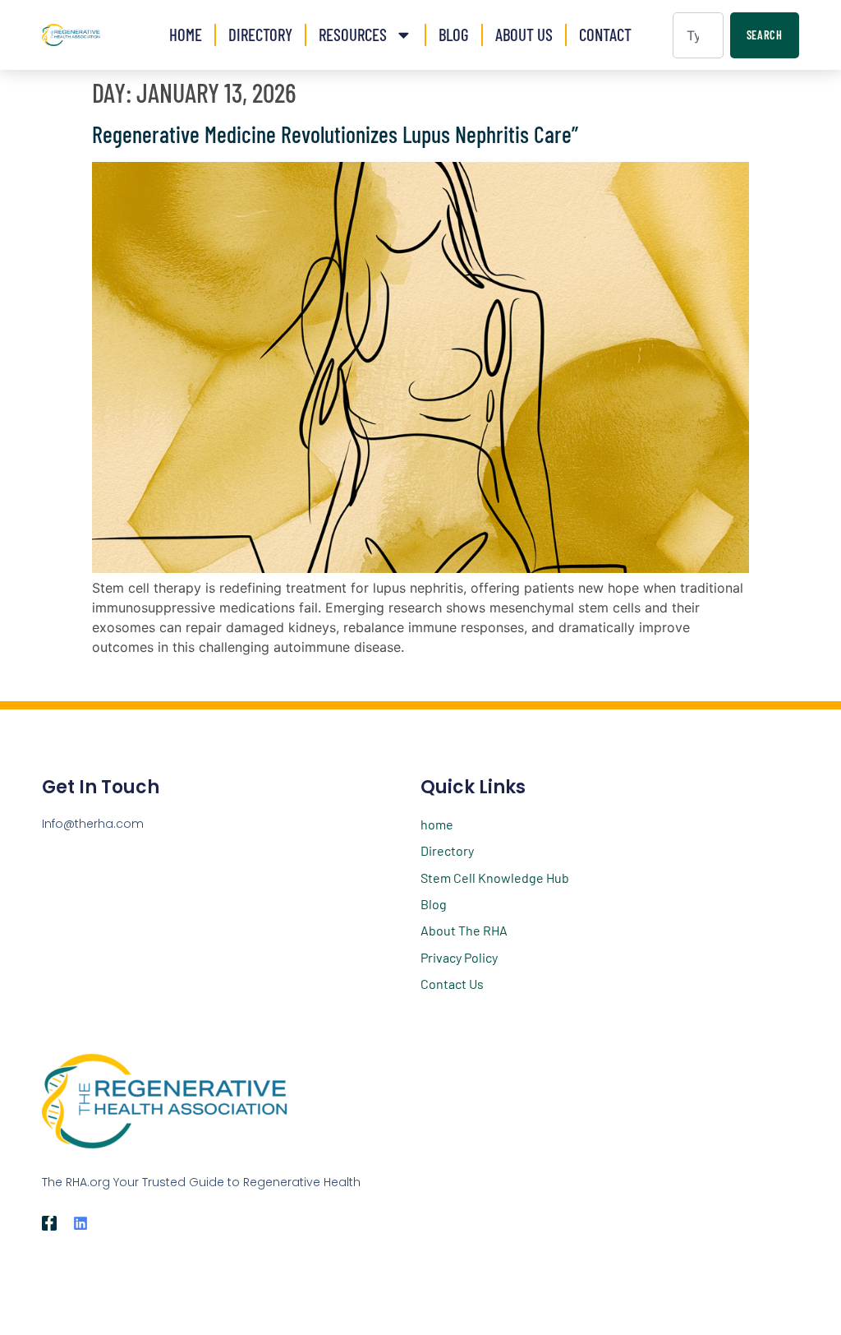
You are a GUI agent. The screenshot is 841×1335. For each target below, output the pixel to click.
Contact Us (452, 983)
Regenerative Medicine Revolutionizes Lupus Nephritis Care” (335, 134)
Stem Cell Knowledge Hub (494, 877)
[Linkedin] (80, 1223)
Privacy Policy (459, 957)
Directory (260, 34)
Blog (454, 34)
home (436, 824)
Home (185, 34)
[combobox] (698, 35)
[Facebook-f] (49, 1223)
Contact (605, 34)
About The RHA (464, 930)
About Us (524, 34)
